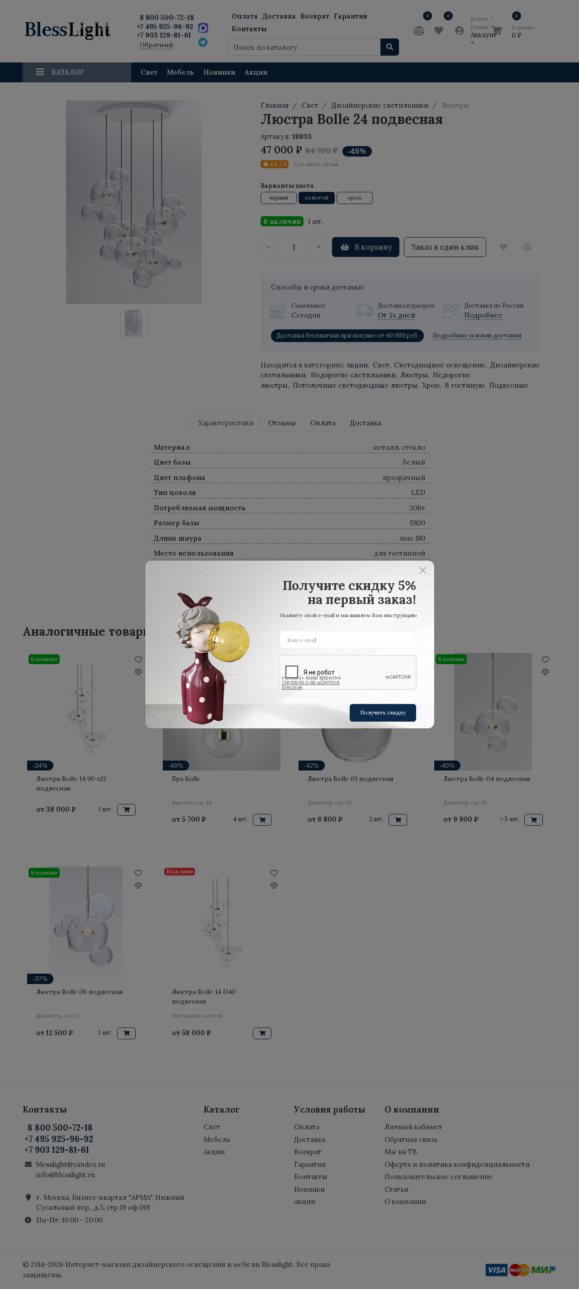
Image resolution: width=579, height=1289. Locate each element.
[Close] (423, 570)
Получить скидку (383, 712)
